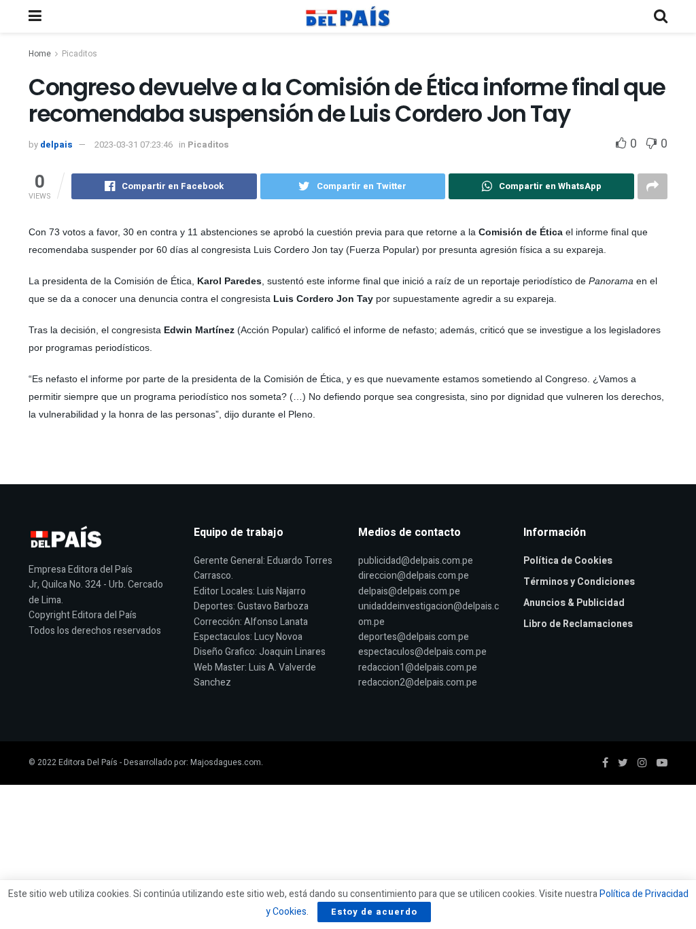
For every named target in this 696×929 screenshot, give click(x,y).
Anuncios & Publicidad (574, 603)
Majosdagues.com (225, 762)
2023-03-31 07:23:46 (133, 144)
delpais (56, 144)
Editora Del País (88, 762)
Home (40, 54)
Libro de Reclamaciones (578, 624)
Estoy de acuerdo (374, 911)
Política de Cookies (567, 561)
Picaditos (79, 54)
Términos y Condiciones (579, 582)
